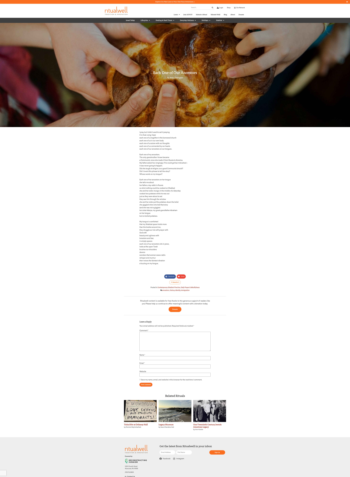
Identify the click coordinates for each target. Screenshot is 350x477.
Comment (143, 330)
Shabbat (219, 20)
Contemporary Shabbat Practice (169, 287)
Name (142, 355)
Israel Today (130, 20)
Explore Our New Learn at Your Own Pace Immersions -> (175, 2)
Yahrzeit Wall (215, 15)
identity (177, 290)
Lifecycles (144, 20)
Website (142, 371)
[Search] (212, 7)
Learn (176, 15)
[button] (170, 276)
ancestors (165, 290)
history (172, 290)
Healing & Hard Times (164, 20)
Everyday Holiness (187, 20)
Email (142, 363)
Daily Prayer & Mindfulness (190, 287)
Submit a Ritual (201, 15)
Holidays (205, 20)
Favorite (175, 282)
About (233, 15)
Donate (241, 15)
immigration (185, 290)
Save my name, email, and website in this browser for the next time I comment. (171, 380)
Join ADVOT (187, 15)
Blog (225, 15)
